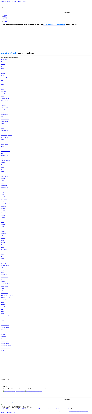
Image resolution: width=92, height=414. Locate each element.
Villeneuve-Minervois (5, 348)
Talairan (2, 311)
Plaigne (2, 258)
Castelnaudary (4, 105)
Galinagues (3, 162)
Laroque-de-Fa (4, 185)
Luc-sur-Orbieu (4, 199)
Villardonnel (3, 329)
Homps (2, 171)
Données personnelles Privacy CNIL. (33, 408)
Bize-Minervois (4, 91)
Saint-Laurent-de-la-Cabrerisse (7, 295)
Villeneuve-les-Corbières (6, 345)
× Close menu (6, 20)
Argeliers (2, 68)
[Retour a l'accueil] (13, 1)
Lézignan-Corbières (5, 176)
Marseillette (3, 210)
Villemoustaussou (4, 341)
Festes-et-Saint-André (5, 151)
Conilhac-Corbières (5, 119)
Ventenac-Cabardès (5, 325)
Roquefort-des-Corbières (6, 283)
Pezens (2, 254)
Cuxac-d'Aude (4, 132)
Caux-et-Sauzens (4, 109)
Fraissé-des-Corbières (5, 160)
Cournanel (3, 125)
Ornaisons (3, 240)
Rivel (2, 279)
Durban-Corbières (4, 137)
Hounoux (3, 174)
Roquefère (3, 281)
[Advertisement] (41, 39)
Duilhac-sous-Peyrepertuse (6, 135)
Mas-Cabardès (4, 212)
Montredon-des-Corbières (6, 228)
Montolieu (3, 224)
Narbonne (3, 238)
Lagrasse (2, 183)
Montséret (3, 231)
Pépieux (2, 244)
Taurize (2, 313)
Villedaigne (3, 334)
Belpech (2, 86)
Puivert (2, 270)
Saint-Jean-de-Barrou (5, 290)
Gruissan (2, 169)
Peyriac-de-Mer (4, 249)
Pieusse (2, 256)
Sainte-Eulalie (3, 299)
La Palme (3, 178)
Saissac (2, 302)
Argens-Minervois (4, 70)
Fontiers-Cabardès (4, 155)
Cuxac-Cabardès (4, 130)
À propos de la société (15, 408)
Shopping (5, 17)
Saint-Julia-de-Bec (4, 293)
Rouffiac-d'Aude (4, 286)
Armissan (3, 73)
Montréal (2, 226)
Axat (2, 80)
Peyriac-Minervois (4, 251)
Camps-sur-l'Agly (4, 100)
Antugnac (3, 64)
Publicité (22, 408)
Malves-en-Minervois (5, 203)
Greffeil (2, 167)
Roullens (2, 288)
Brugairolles (3, 93)
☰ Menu (5, 21)
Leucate (2, 192)
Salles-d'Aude (3, 306)
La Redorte (3, 180)
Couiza (2, 123)
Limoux (2, 194)
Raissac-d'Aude (4, 274)
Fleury (2, 153)
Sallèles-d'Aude (4, 304)
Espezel (2, 141)
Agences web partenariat (77, 408)
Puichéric (3, 267)
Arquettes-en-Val (4, 77)
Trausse (2, 320)
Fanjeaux (2, 148)
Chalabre (2, 116)
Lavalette (2, 190)
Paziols (2, 247)
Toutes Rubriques (7, 18)
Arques (2, 75)
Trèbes (2, 318)
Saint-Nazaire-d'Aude (5, 297)
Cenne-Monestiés (4, 114)
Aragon (2, 66)
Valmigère (3, 322)
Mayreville (3, 215)
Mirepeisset (3, 217)
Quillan (2, 272)
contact (63, 408)
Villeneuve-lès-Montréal (6, 343)
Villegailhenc (3, 336)
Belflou (2, 84)
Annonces (5, 16)
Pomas (2, 261)
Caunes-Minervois (4, 107)
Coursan (2, 128)
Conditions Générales (5, 408)
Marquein (3, 208)
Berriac (2, 89)
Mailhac (2, 201)
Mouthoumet (3, 233)
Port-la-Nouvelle (4, 263)
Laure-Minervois (4, 187)
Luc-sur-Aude (4, 196)
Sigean (2, 309)
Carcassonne (3, 103)
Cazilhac (2, 112)
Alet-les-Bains (4, 59)
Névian (2, 235)
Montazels (3, 219)
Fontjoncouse (3, 157)
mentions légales (57, 408)
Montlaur (2, 222)
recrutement (68, 408)
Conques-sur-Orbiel (5, 121)
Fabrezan (2, 146)
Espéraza (2, 139)
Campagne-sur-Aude (5, 98)
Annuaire (5, 15)
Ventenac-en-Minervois (5, 327)
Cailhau (2, 96)
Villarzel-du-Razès (4, 332)
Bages (2, 82)
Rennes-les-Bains (4, 277)
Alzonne (2, 61)
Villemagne (3, 338)
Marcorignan (3, 206)
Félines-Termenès (4, 144)
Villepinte (3, 350)
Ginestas (2, 164)
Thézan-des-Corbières (5, 315)
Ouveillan (3, 242)
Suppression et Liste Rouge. (48, 408)
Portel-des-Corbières (5, 265)
